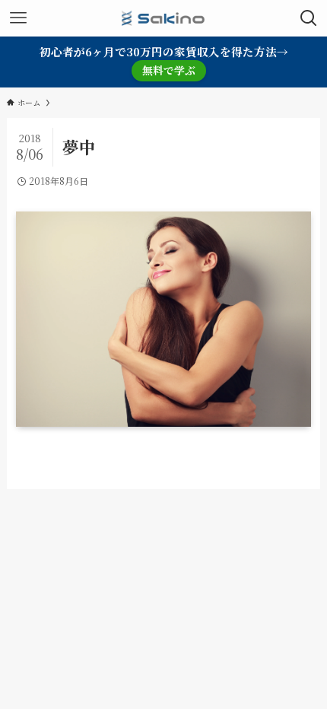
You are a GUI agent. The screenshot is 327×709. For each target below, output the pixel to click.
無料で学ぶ (168, 70)
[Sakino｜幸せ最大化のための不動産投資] (163, 18)
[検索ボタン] (308, 18)
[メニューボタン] (18, 18)
